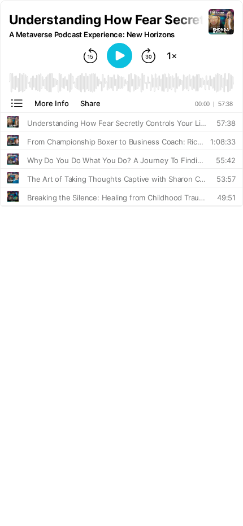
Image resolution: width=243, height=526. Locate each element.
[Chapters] (17, 103)
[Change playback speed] (171, 56)
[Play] (119, 55)
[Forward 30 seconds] (149, 56)
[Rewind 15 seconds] (90, 56)
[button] (109, 19)
